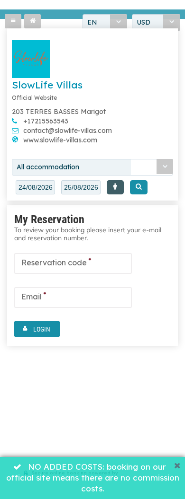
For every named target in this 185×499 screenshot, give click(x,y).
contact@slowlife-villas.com (67, 130)
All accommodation (48, 167)
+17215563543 (45, 121)
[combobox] (92, 167)
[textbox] (35, 187)
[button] (115, 187)
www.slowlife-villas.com (60, 140)
